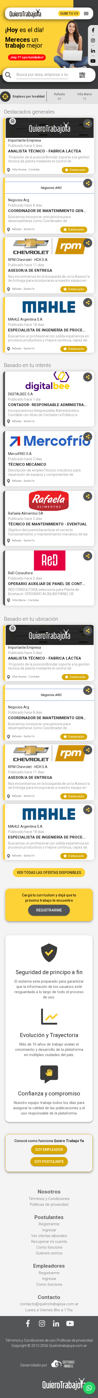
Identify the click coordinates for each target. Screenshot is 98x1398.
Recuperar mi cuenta (49, 1241)
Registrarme (49, 1224)
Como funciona (49, 1247)
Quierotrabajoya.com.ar (68, 1346)
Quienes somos (49, 1253)
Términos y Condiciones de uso (30, 1340)
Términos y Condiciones (49, 1198)
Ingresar (49, 1230)
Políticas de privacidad (49, 1204)
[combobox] (42, 75)
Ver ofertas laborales (49, 1236)
